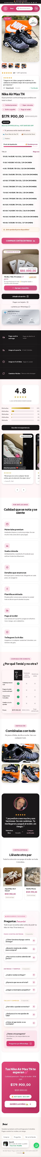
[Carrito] (36, 8)
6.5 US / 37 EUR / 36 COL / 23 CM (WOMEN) (19, 180)
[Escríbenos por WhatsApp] (36, 1145)
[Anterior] (17, 489)
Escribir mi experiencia (20, 428)
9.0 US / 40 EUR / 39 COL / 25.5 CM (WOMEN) (20, 217)
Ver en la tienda (30, 1137)
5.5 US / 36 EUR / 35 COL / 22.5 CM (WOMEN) (20, 174)
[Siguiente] (23, 489)
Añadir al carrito (19, 296)
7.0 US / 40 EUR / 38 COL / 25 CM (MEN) (18, 193)
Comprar (6, 1137)
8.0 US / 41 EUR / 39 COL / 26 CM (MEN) (18, 205)
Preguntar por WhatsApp (20, 1043)
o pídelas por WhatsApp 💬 (20, 307)
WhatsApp (6, 1142)
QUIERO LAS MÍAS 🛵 (19, 1104)
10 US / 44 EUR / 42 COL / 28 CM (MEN (17, 156)
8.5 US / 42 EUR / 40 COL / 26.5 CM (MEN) (19, 211)
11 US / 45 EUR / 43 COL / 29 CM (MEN (17, 162)
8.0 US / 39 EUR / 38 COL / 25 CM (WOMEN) (20, 199)
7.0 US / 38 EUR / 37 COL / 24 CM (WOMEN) (20, 186)
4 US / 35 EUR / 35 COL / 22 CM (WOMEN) (19, 168)
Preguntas (17, 1137)
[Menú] (5, 8)
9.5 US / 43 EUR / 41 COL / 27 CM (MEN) (18, 223)
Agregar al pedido (22, 288)
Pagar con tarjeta (19, 302)
